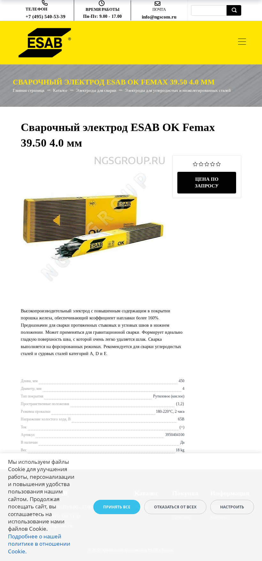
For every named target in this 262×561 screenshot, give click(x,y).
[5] (218, 163)
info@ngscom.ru (159, 16)
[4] (212, 163)
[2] (201, 163)
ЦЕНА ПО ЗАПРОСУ (207, 182)
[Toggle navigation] (242, 42)
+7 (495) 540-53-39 (46, 16)
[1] (195, 163)
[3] (206, 163)
